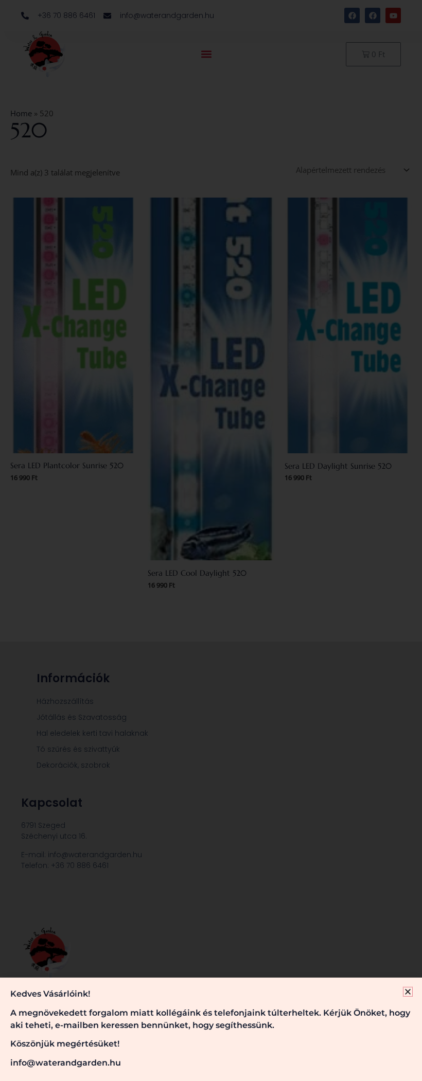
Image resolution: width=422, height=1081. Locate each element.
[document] (211, 540)
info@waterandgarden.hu (65, 1063)
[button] (408, 992)
